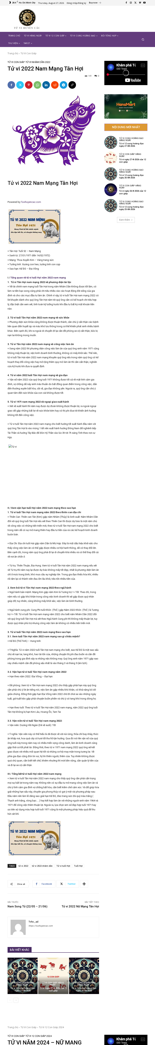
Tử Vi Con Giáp (28, 53)
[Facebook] (126, 3)
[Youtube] (144, 3)
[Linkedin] (46, 85)
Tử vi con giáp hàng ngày (53, 984)
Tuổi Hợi (78, 865)
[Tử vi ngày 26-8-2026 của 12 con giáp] (110, 189)
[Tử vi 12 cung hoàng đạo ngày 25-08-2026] (110, 205)
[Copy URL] (72, 85)
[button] (143, 39)
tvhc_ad (33, 921)
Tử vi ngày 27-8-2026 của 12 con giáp (53, 989)
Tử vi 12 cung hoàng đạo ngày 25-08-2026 (131, 208)
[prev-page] (10, 1000)
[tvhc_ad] (18, 927)
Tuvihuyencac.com (31, 202)
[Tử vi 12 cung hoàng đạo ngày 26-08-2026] (84, 976)
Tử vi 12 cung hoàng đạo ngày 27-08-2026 (22, 989)
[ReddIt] (55, 85)
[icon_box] (95, 3)
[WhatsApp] (37, 85)
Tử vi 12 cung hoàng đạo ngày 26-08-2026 (84, 989)
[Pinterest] (29, 85)
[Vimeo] (140, 3)
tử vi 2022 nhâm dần (42, 865)
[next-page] (16, 1000)
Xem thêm (124, 220)
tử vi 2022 (23, 865)
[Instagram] (131, 3)
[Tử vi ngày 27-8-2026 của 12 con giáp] (53, 976)
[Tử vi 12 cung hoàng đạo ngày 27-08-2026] (23, 976)
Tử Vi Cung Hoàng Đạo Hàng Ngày (22, 984)
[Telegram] (63, 85)
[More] (84, 884)
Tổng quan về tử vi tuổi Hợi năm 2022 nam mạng (38, 277)
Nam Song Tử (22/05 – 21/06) (27, 906)
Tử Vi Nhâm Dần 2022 (38, 62)
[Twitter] (135, 3)
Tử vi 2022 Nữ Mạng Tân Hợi (80, 906)
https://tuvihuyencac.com (41, 926)
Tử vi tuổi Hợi (63, 865)
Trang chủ (13, 53)
